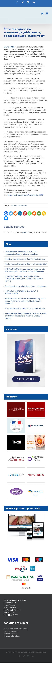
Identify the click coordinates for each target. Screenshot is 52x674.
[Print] (34, 213)
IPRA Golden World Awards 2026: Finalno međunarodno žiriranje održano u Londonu (21, 252)
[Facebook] (6, 213)
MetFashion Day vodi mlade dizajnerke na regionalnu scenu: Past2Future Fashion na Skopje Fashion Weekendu (25, 301)
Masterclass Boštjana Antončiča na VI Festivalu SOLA (26, 264)
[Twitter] (11, 213)
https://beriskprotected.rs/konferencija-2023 (25, 195)
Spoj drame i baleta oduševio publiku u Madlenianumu (26, 286)
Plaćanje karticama (11, 631)
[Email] (39, 213)
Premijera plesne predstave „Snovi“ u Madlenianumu (25, 259)
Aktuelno (14, 205)
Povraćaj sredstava (11, 633)
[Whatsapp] (29, 213)
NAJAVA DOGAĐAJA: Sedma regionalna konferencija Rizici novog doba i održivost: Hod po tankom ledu (25, 270)
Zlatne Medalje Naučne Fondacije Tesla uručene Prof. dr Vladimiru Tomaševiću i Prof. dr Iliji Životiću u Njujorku (26, 315)
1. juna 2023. (9, 47)
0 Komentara (23, 205)
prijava (24, 232)
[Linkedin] (20, 213)
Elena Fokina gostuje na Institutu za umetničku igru (25, 308)
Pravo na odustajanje (12, 636)
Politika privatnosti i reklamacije (16, 629)
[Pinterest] (25, 213)
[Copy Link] (44, 213)
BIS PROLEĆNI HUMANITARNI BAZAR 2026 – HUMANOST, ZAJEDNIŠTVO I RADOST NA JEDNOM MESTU (24, 278)
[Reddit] (15, 213)
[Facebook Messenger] (6, 218)
